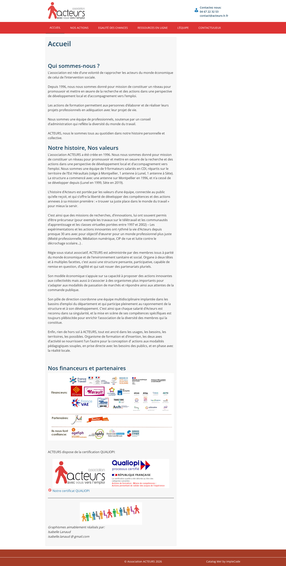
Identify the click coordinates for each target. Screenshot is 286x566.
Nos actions (79, 28)
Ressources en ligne (153, 28)
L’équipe (183, 28)
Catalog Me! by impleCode (223, 561)
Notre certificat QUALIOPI (71, 491)
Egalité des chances (113, 28)
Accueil (55, 27)
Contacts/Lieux (209, 28)
